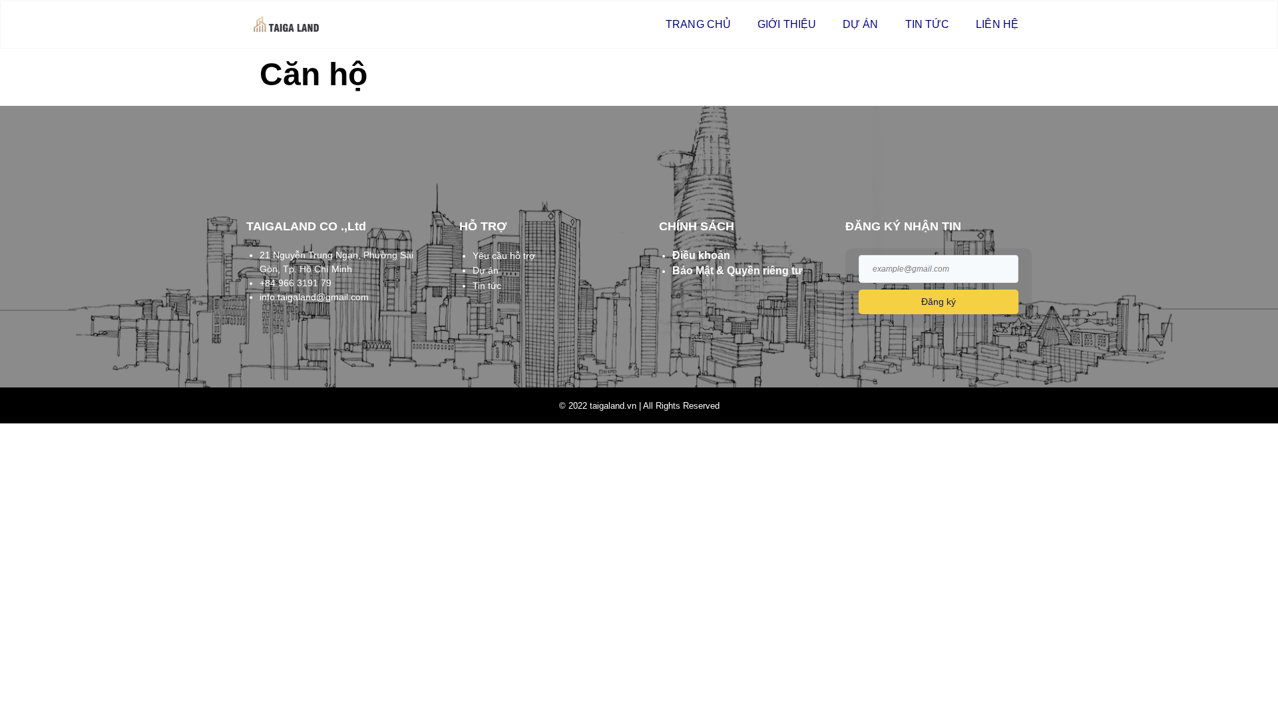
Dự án (861, 24)
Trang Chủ (698, 24)
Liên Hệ (997, 24)
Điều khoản (701, 255)
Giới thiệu (786, 24)
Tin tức (927, 24)
